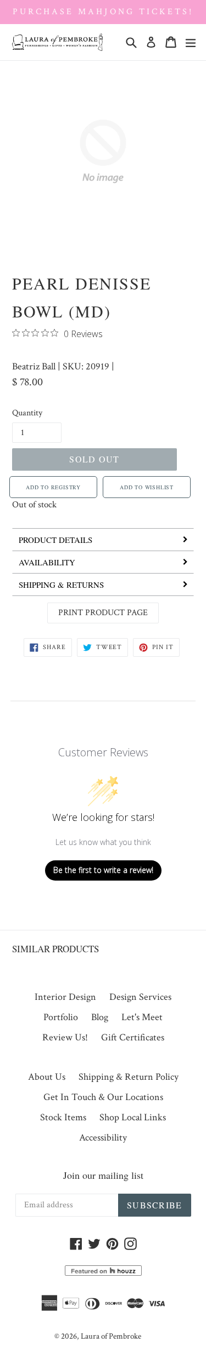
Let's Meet (142, 1017)
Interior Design (65, 997)
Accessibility (103, 1137)
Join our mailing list (103, 1175)
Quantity (27, 413)
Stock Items (63, 1117)
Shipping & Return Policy (129, 1077)
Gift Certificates (132, 1037)
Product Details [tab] (55, 539)
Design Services (140, 997)
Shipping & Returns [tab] (61, 584)
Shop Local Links (132, 1117)
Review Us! (65, 1037)
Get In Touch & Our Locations (103, 1097)
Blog (99, 1017)
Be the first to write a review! (103, 870)
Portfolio (60, 1017)
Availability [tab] (47, 562)
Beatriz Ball (33, 366)
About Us (46, 1077)
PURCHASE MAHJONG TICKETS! (103, 12)
